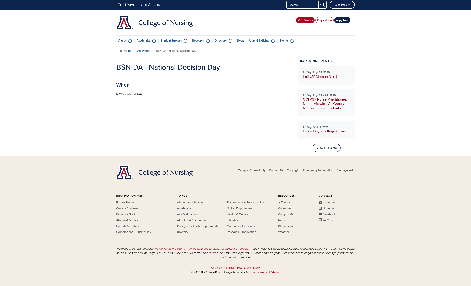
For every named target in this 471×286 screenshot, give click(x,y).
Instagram (329, 202)
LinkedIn (328, 208)
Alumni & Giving (259, 41)
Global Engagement (240, 208)
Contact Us (276, 170)
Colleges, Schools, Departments (197, 226)
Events (284, 41)
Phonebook (285, 226)
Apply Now (342, 20)
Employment (345, 170)
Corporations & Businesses (133, 232)
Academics (143, 41)
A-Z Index (284, 202)
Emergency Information (318, 170)
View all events (327, 148)
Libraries (232, 220)
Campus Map (286, 214)
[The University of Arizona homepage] (140, 5)
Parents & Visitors (127, 226)
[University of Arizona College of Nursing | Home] (154, 22)
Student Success (171, 41)
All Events (143, 51)
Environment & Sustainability (245, 202)
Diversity (182, 232)
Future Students (126, 202)
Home (127, 51)
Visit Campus (305, 20)
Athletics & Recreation (191, 220)
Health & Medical (238, 214)
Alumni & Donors (127, 220)
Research (198, 41)
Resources (341, 4)
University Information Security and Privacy (235, 267)
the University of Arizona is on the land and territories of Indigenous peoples (202, 248)
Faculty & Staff (125, 214)
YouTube (328, 220)
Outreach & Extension (241, 226)
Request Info (324, 20)
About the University (190, 202)
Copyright (293, 170)
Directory (221, 41)
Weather (283, 232)
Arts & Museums (187, 214)
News (240, 41)
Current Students (127, 208)
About (122, 41)
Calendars (284, 208)
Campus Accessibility (251, 170)
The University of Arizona (264, 272)
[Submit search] (323, 5)
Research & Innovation (241, 232)
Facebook (329, 214)
